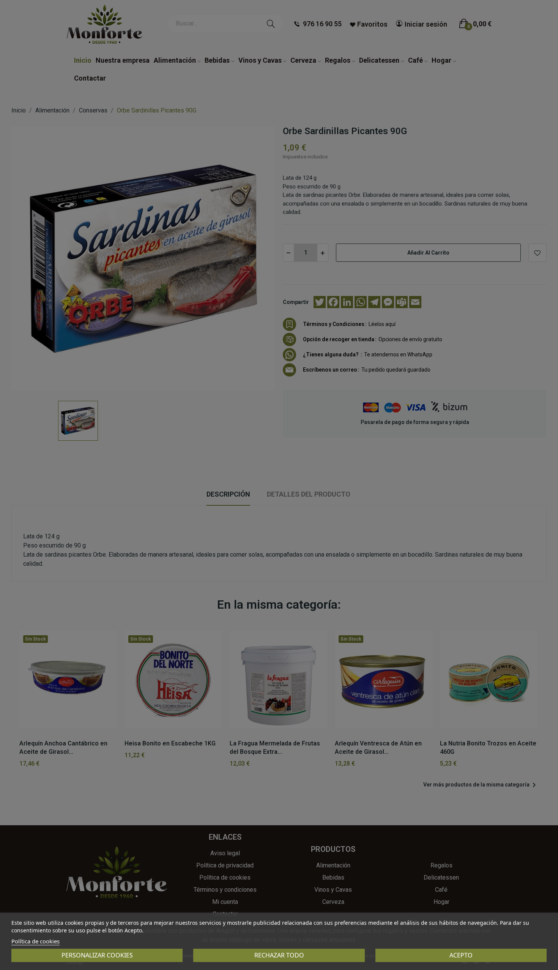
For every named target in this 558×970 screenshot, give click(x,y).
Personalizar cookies (97, 955)
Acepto (461, 955)
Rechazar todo (279, 955)
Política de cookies (35, 941)
